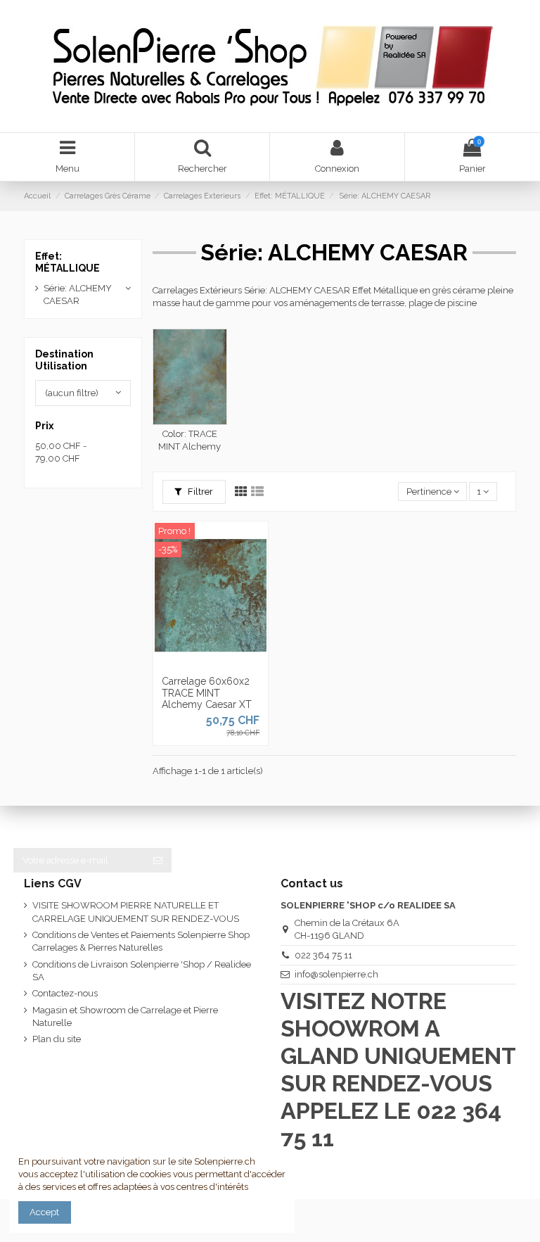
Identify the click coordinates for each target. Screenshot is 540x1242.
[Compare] (210, 663)
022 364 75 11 (323, 955)
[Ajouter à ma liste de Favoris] (192, 663)
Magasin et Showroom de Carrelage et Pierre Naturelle (125, 1016)
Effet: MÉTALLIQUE (67, 262)
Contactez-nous (65, 993)
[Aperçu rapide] (229, 663)
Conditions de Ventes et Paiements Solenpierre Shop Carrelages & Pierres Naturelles (141, 941)
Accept (44, 1212)
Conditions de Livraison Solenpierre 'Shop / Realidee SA (141, 970)
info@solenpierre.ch (336, 974)
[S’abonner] (158, 860)
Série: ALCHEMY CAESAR (78, 294)
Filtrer (199, 491)
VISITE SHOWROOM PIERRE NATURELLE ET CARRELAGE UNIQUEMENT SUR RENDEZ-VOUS (135, 911)
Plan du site (56, 1039)
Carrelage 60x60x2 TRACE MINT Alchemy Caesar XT (207, 693)
